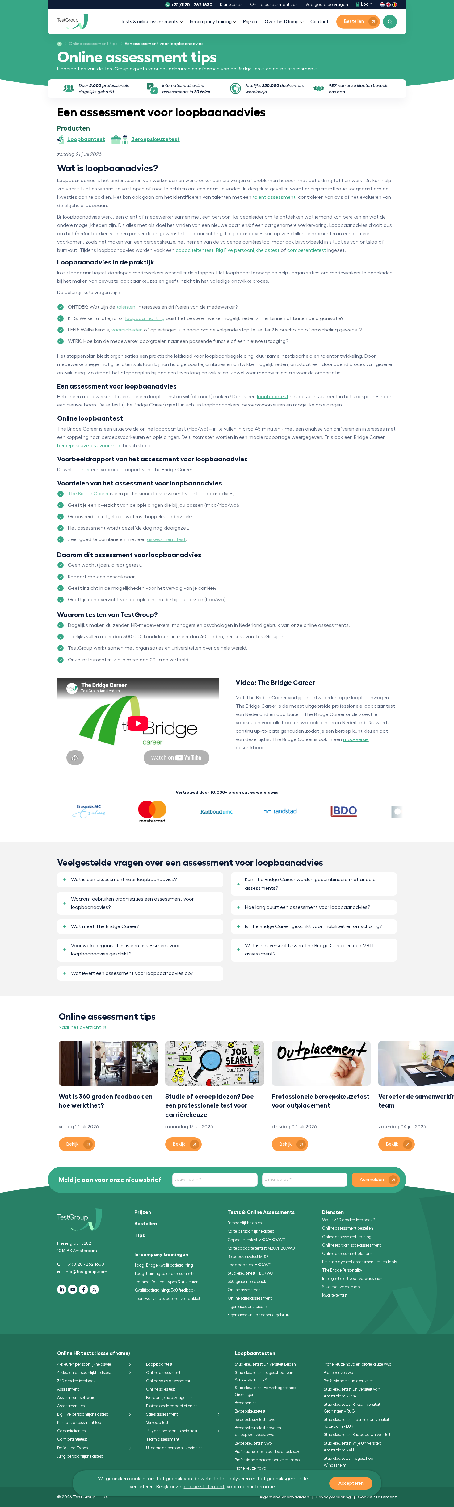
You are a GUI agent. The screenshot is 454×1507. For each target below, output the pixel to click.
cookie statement (204, 1486)
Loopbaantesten (255, 1353)
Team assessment (162, 1439)
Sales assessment (162, 1414)
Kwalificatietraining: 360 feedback (164, 1290)
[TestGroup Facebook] (83, 1289)
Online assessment (245, 1290)
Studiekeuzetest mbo (341, 1287)
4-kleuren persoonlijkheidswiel (84, 1364)
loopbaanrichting (145, 318)
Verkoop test (157, 1423)
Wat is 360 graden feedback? (348, 1220)
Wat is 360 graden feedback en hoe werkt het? (106, 1101)
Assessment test (71, 1406)
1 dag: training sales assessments (164, 1274)
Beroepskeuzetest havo (255, 1419)
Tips (139, 1235)
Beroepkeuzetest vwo (253, 1443)
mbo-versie (356, 739)
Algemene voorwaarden (284, 1497)
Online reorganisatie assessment (351, 1245)
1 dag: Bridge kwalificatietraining (163, 1265)
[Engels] (388, 4)
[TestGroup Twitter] (94, 1289)
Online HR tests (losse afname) (93, 1353)
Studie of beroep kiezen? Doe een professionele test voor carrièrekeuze (209, 1105)
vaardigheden (127, 329)
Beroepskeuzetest (250, 1411)
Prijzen (250, 21)
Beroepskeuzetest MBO (248, 1257)
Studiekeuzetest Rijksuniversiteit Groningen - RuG (352, 1407)
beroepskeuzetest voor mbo (89, 445)
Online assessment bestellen (347, 1228)
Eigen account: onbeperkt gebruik (259, 1315)
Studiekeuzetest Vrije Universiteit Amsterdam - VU (352, 1446)
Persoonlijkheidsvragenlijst (170, 1398)
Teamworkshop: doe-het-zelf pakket (167, 1299)
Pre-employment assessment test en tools (359, 1262)
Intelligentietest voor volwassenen (352, 1278)
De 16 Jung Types (72, 1448)
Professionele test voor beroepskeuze (267, 1452)
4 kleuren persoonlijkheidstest (84, 1373)
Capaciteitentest (72, 1431)
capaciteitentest (195, 250)
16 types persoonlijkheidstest (171, 1431)
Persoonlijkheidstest (245, 1223)
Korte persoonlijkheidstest (251, 1231)
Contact (319, 21)
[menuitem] (91, 44)
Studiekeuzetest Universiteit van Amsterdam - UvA (352, 1392)
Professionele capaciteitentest (172, 1406)
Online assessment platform (348, 1253)
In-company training (211, 21)
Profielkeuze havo (250, 1468)
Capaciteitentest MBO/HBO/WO (257, 1240)
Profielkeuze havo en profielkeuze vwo (358, 1364)
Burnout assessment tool (79, 1423)
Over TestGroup (282, 21)
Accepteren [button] (351, 1483)
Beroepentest (246, 1403)
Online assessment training (347, 1237)
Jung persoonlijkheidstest (80, 1456)
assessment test (166, 539)
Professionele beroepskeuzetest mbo (267, 1460)
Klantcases (231, 4)
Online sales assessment (250, 1298)
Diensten (333, 1212)
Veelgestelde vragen (326, 4)
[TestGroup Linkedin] (61, 1289)
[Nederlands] (382, 4)
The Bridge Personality (342, 1270)
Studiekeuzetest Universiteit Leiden (265, 1364)
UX (105, 1497)
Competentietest (72, 1439)
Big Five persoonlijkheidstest (248, 250)
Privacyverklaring (333, 1497)
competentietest (306, 250)
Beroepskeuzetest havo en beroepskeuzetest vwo (258, 1431)
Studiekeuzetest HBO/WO (250, 1273)
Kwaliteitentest (334, 1295)
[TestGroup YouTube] (72, 1289)
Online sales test (160, 1389)
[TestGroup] (72, 21)
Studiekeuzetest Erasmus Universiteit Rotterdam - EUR (356, 1422)
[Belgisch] (394, 4)
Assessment (68, 1389)
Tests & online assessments (149, 21)
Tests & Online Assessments (261, 1212)
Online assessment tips (274, 4)
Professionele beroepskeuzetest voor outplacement (320, 1101)
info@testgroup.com (86, 1272)
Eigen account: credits (247, 1307)
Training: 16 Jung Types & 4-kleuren (166, 1282)
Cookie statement (377, 1497)
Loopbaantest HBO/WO (250, 1265)
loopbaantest (272, 396)
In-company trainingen (161, 1254)
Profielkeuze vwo (338, 1373)
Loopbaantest (159, 1364)
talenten (125, 307)
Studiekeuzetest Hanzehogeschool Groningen (266, 1391)
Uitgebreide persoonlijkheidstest (175, 1448)
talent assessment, (275, 197)
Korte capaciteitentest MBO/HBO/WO (261, 1248)
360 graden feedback (247, 1282)
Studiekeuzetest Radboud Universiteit (357, 1435)
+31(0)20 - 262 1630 (191, 4)
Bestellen (145, 1223)
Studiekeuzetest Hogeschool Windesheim (349, 1461)
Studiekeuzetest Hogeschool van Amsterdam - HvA (264, 1376)
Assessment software (76, 1398)
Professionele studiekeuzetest (349, 1381)
